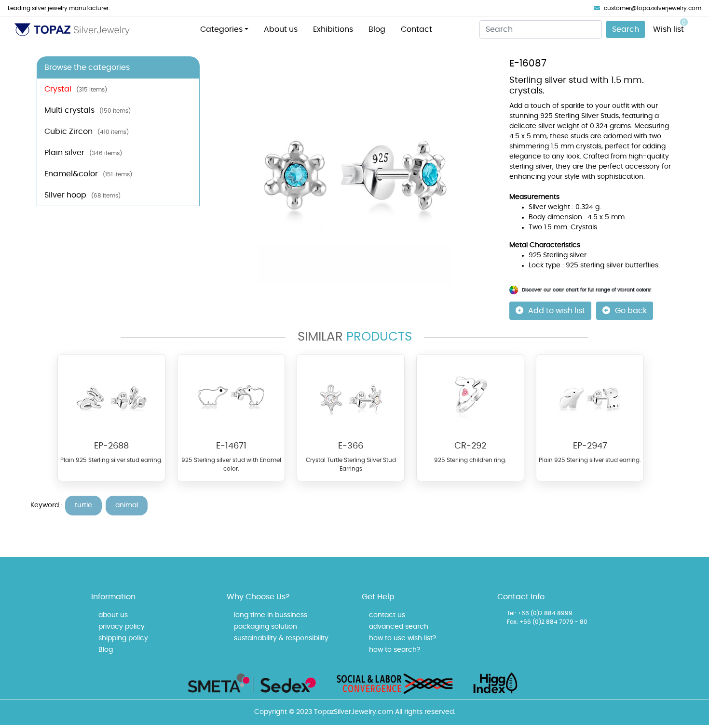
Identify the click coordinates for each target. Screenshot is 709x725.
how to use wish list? (402, 638)
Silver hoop (82, 195)
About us (281, 29)
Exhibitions (333, 29)
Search (625, 29)
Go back (631, 311)
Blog (376, 29)
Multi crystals (87, 110)
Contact (416, 29)
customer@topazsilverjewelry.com (652, 8)
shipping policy (123, 638)
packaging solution (265, 626)
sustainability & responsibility (281, 638)
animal (126, 505)
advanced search (398, 626)
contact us (387, 615)
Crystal (75, 89)
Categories (221, 29)
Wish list (669, 26)
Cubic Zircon (86, 131)
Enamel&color (88, 174)
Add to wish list (556, 311)
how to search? (394, 649)
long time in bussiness (270, 615)
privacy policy (121, 626)
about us (113, 615)
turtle (83, 505)
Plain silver (83, 153)
